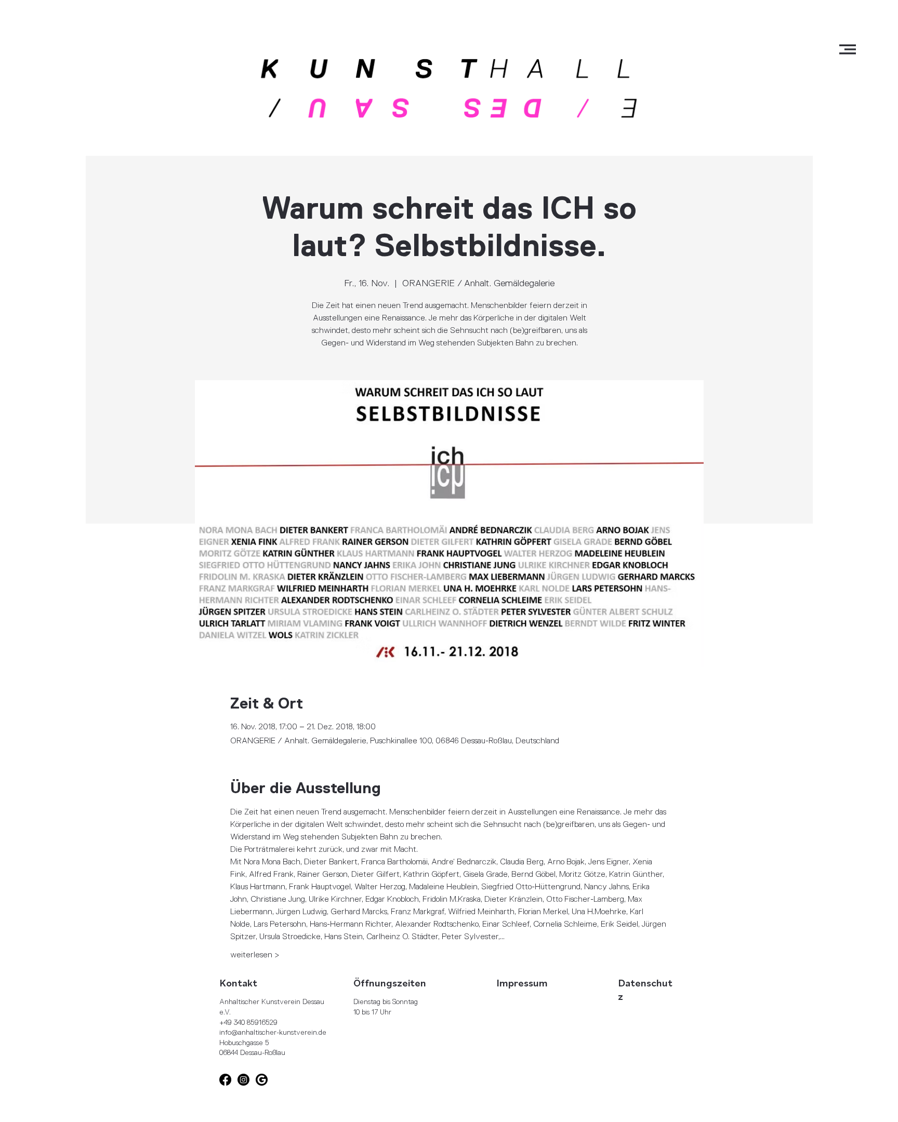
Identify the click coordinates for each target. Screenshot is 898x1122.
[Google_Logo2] (262, 1080)
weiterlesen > (254, 954)
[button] (847, 49)
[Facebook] (225, 1080)
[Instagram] (243, 1080)
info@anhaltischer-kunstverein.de (272, 1032)
